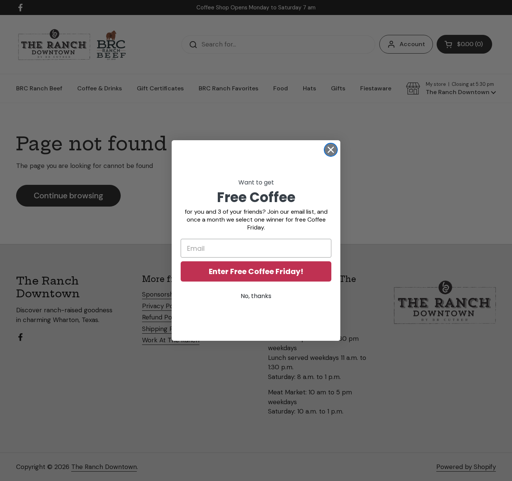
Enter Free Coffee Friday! (256, 271)
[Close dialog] (330, 149)
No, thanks (256, 296)
